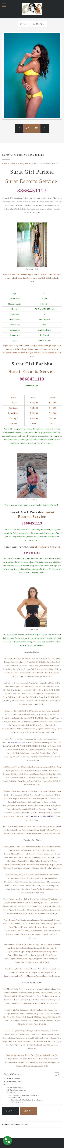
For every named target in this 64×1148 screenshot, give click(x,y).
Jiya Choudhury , (14, 889)
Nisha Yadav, (34, 903)
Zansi (33, 996)
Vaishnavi (28, 1003)
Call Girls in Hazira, (16, 697)
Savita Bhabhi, (38, 864)
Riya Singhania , (28, 847)
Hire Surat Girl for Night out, (20, 721)
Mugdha (21, 1024)
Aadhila (6, 992)
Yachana (36, 1000)
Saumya (6, 1013)
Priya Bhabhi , (28, 850)
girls (32, 353)
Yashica (7, 1000)
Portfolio (13, 163)
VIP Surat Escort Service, (34, 833)
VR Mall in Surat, (53, 833)
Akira (6, 996)
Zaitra (28, 996)
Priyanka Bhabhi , (43, 850)
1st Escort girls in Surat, (13, 658)
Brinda (27, 1066)
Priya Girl (11, 1017)
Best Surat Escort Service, (19, 669)
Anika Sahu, (54, 976)
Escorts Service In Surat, (18, 718)
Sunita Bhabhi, (42, 847)
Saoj (22, 1055)
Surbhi (18, 1041)
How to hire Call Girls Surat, (45, 721)
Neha (27, 989)
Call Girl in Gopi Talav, (39, 690)
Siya (33, 1034)
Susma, (44, 882)
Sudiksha (32, 1010)
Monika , (24, 882)
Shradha (31, 1062)
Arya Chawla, (47, 878)
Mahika (36, 1031)
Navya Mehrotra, (28, 976)
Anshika (32, 1041)
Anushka (14, 992)
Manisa (45, 989)
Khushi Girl (28, 1045)
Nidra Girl (17, 1020)
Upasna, (36, 1003)
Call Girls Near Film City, (33, 777)
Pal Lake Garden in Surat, (24, 802)
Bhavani (20, 1066)
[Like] (21, 24)
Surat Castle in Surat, (20, 816)
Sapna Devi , (49, 854)
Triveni (7, 1010)
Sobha (43, 1038)
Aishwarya (31, 992)
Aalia (11, 996)
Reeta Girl (53, 1055)
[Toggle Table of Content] (55, 1074)
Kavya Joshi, (25, 969)
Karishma (55, 1059)
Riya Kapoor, (51, 864)
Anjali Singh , (11, 903)
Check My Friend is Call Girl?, (17, 711)
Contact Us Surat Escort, (42, 711)
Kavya (41, 892)
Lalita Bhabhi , (40, 875)
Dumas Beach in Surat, (34, 714)
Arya (30, 1059)
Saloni (11, 1041)
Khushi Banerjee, (39, 951)
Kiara (7, 1034)
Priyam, (32, 938)
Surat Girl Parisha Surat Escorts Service (26, 1095)
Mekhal (8, 1031)
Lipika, (10, 951)
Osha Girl (30, 1017)
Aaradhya (56, 992)
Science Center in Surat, (45, 805)
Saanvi (14, 1013)
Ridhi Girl (49, 1013)
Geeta (28, 1034)
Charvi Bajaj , (21, 906)
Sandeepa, (8, 931)
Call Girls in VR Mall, (12, 767)
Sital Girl (52, 1041)
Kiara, (30, 948)
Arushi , (36, 962)
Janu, (25, 875)
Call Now (10, 1111)
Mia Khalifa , (49, 931)
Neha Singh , (21, 944)
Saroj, (36, 1024)
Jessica (46, 1062)
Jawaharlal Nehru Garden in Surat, (22, 729)
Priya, (48, 1003)
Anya (25, 1059)
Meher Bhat (17, 913)
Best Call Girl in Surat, (42, 662)
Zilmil (17, 996)
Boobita (37, 1045)
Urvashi (42, 1024)
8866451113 (32, 191)
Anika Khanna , (33, 920)
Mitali (57, 1020)
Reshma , (17, 931)
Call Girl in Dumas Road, (33, 686)
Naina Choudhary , (47, 910)
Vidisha (39, 1062)
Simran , (6, 847)
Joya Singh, (47, 934)
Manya (30, 1031)
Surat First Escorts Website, (14, 826)
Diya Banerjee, (44, 972)
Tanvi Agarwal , (10, 910)
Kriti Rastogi (51, 913)
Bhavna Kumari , (21, 927)
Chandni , (25, 931)
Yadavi (29, 1000)
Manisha (54, 1045)
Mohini (33, 989)
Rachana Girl (29, 1013)
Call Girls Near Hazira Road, (21, 781)
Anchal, (30, 875)
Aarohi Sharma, (42, 976)
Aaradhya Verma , (29, 889)
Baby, (15, 875)
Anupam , (16, 934)
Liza (5, 989)
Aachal (56, 1034)
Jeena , (40, 955)
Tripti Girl (15, 1010)
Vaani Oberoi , (10, 944)
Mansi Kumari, (29, 923)
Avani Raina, (26, 864)
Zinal (22, 996)
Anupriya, (38, 959)
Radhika (54, 1003)
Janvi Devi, (14, 857)
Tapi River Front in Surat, (23, 830)
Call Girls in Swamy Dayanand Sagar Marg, (31, 757)
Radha (20, 1013)
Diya (12, 1034)
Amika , (43, 920)
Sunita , (34, 955)
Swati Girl (45, 1045)
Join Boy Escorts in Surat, (43, 732)
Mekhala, (30, 1024)
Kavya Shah (52, 951)
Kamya (44, 1031)
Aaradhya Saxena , (32, 868)
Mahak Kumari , (36, 927)
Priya (48, 1038)
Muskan (56, 944)
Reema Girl (17, 1059)
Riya (44, 1034)
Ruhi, (12, 885)
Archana (52, 989)
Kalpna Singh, (25, 951)
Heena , (36, 948)
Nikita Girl (56, 1017)
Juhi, (20, 875)
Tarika (28, 1055)
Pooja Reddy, (32, 892)
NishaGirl (32, 1048)
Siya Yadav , (35, 861)
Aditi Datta (44, 962)
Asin (43, 992)
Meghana (16, 1031)
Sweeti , (48, 948)
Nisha (43, 1020)
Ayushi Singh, (48, 959)
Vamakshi (45, 1000)
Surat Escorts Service (32, 181)
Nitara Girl (36, 1020)
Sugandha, (37, 878)
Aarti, (10, 955)
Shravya (57, 1010)
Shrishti (47, 1059)
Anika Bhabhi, (18, 868)
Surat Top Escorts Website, (38, 826)
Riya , (30, 882)
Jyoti (59, 989)
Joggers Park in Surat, (46, 729)
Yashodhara (47, 996)
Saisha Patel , (31, 885)
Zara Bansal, (10, 969)
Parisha (19, 1038)
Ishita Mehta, (41, 923)
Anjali (5, 1041)
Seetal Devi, (27, 854)
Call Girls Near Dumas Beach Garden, (36, 774)
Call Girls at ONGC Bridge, (28, 693)
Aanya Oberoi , (35, 857)
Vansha (20, 1003)
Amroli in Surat (31, 658)
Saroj (27, 1124)
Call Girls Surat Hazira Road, (45, 701)
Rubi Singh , (28, 959)
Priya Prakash (55, 868)
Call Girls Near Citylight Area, (33, 770)
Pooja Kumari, (10, 920)
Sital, (42, 948)
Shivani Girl (42, 1041)
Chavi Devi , (38, 854)
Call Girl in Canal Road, (14, 683)
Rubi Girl (14, 1045)
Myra (25, 1038)
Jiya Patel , (44, 903)
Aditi (38, 992)
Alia (41, 1066)
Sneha (50, 1010)
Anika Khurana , (49, 857)
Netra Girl (26, 1020)
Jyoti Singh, (27, 878)
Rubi (41, 1059)
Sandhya (8, 1059)
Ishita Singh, (46, 861)
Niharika (50, 1020)
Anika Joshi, (19, 972)
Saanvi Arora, (37, 969)
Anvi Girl (35, 1055)
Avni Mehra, (40, 913)
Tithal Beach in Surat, (43, 830)
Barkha (35, 1059)
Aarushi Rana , (46, 944)
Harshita (36, 1038)
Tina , (28, 955)
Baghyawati (10, 1062)
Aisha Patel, (15, 882)
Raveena (25, 1041)
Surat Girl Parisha (13, 1079)
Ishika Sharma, (19, 955)
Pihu (17, 1034)
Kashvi (50, 1031)
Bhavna (19, 1062)
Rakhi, (9, 934)
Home (4, 163)
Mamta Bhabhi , (15, 878)
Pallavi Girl (21, 1017)
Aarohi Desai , (24, 861)
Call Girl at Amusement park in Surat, (26, 673)
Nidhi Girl (8, 1020)
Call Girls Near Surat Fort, (36, 697)
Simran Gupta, (31, 972)
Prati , (5, 923)
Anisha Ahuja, (9, 906)
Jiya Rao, (9, 875)
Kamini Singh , (33, 944)
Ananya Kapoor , (35, 934)
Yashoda (56, 996)
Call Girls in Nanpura (32, 749)
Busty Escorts (25, 163)
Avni (25, 1062)
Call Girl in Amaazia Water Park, (38, 676)
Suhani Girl (42, 1010)
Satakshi (37, 882)
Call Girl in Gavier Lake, (18, 690)
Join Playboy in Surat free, (17, 739)
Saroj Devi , (24, 857)
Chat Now (28, 1111)
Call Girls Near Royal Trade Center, (36, 795)
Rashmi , (47, 955)
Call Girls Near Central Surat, (35, 767)
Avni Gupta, (21, 920)
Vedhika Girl (11, 1003)
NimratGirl (46, 1017)
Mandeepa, (52, 882)
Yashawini (15, 1000)
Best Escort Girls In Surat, (28, 665)
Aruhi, (16, 951)
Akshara (22, 992)
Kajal (16, 989)
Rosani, (25, 948)
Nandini (9, 1055)
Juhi (20, 1045)
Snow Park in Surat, (35, 813)
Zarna (39, 996)
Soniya (6, 1038)
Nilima (38, 1017)
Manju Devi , (16, 854)
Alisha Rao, (22, 910)
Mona (39, 989)
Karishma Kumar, (14, 948)
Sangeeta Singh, (16, 959)
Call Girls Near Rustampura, (40, 742)
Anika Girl (44, 1055)
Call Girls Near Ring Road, (36, 791)
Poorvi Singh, (27, 962)
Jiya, (42, 868)
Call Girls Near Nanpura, (13, 791)
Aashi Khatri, (29, 913)
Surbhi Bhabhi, (15, 850)
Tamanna (24, 1010)
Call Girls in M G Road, (46, 746)
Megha (23, 1031)
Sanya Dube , (43, 885)
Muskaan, (20, 899)
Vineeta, (24, 934)
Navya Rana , (15, 847)
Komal (38, 1034)
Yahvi (23, 1000)
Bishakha (35, 1066)
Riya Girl (39, 1013)
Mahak (10, 989)
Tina (30, 1038)
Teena (53, 1038)
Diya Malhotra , (37, 931)
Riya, (47, 868)
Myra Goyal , (33, 910)
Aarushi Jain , (42, 899)
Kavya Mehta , (14, 864)
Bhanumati (54, 1062)
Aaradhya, (16, 976)
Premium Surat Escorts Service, (21, 805)
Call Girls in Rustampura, (24, 753)
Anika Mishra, (49, 969)
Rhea (50, 889)
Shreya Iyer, (52, 923)
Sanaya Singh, (45, 906)
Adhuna (48, 992)
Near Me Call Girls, (28, 798)
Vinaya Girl (55, 1000)
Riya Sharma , (33, 906)
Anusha (49, 1034)
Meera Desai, (22, 903)
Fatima (12, 1038)
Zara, (18, 969)
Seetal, (43, 1003)
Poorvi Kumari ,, (15, 923)
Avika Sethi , (20, 885)
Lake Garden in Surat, (38, 739)
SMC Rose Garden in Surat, (41, 809)
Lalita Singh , (30, 899)
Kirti (46, 1066)
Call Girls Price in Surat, (21, 701)
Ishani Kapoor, (9, 899)
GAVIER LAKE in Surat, (39, 718)
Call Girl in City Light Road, (37, 683)
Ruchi (21, 989)
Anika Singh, (42, 889)
